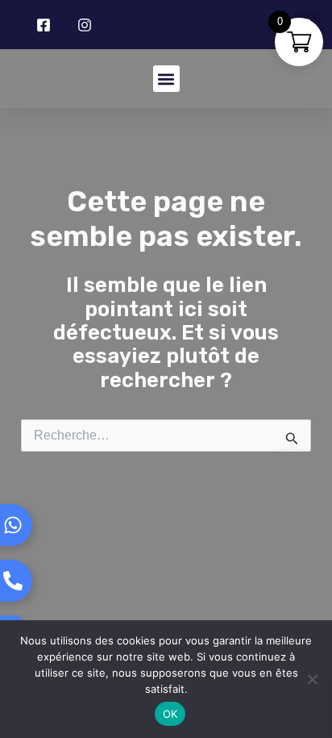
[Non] (312, 679)
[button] (166, 78)
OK (170, 713)
